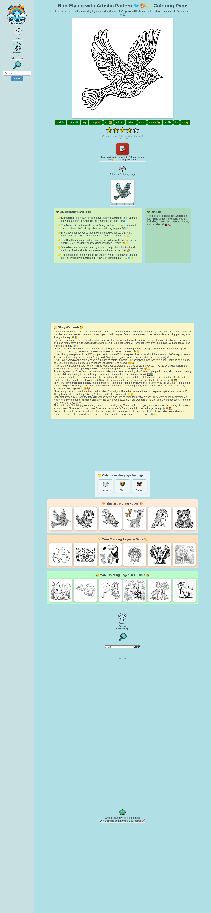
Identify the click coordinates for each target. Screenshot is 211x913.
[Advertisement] (122, 293)
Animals (139, 490)
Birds (105, 490)
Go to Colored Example (122, 204)
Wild (122, 490)
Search (17, 78)
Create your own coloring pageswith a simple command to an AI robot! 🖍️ (122, 819)
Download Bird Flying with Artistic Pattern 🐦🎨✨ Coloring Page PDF (122, 158)
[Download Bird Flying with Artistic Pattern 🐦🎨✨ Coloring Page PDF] (122, 149)
